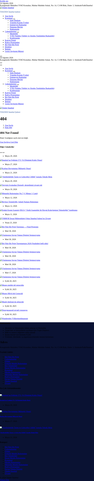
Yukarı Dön (4, 480)
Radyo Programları (12, 42)
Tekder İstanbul (11, 381)
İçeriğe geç (4, 1)
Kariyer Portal (10, 40)
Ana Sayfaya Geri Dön (9, 142)
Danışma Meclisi (16, 27)
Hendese (8, 47)
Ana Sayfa (9, 16)
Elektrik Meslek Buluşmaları (16, 363)
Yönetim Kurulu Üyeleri (19, 23)
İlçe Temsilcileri (11, 366)
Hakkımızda (14, 29)
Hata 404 (8, 128)
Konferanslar (15, 38)
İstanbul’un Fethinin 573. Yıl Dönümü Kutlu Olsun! (15, 400)
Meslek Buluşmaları (12, 372)
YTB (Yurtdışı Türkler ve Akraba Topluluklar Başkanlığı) (32, 36)
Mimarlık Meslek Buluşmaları (16, 374)
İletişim (8, 49)
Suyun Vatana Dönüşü (13, 379)
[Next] (3, 152)
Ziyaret (7, 383)
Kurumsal (8, 18)
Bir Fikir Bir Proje (12, 45)
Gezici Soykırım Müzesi (14, 51)
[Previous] (1, 152)
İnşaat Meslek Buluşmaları (15, 368)
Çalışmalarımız (10, 31)
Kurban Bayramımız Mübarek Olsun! (11, 416)
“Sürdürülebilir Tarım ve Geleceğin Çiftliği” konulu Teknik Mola (19, 432)
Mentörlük (14, 34)
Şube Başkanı (15, 20)
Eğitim (7, 361)
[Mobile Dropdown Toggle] (14, 71)
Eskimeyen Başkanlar (18, 25)
